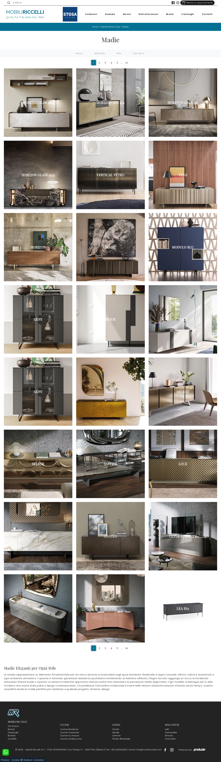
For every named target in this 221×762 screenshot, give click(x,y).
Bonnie (110, 608)
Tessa (110, 391)
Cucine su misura (69, 735)
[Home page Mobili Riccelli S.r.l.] (25, 14)
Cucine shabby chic (71, 738)
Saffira (110, 464)
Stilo (183, 319)
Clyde (38, 608)
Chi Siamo (13, 726)
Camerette (171, 732)
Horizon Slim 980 (38, 102)
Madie (125, 26)
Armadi (169, 735)
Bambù (110, 247)
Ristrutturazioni (148, 14)
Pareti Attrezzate (121, 738)
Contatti (207, 14)
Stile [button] (118, 53)
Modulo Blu (183, 247)
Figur (110, 319)
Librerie (116, 735)
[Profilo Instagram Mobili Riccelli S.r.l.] (178, 3)
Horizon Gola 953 (183, 102)
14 (127, 62)
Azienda (110, 14)
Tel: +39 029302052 (117, 749)
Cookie (15, 760)
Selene (38, 464)
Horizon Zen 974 (110, 102)
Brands (12, 735)
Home (95, 26)
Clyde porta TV (183, 536)
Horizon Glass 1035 (38, 175)
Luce (183, 464)
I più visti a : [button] (139, 53)
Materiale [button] (99, 53)
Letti (167, 729)
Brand (170, 14)
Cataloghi (187, 14)
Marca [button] (79, 53)
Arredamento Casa (110, 26)
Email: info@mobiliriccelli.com (145, 749)
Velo (183, 175)
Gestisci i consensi (33, 760)
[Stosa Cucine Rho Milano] (70, 14)
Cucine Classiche (69, 732)
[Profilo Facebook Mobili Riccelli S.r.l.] (173, 3)
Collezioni (91, 14)
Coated (110, 536)
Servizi (127, 14)
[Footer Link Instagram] (171, 749)
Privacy (5, 760)
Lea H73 (183, 608)
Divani (115, 729)
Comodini (170, 738)
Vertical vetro (110, 175)
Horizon (38, 247)
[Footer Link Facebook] (165, 749)
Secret (183, 391)
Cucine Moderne (69, 729)
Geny (38, 319)
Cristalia (38, 536)
